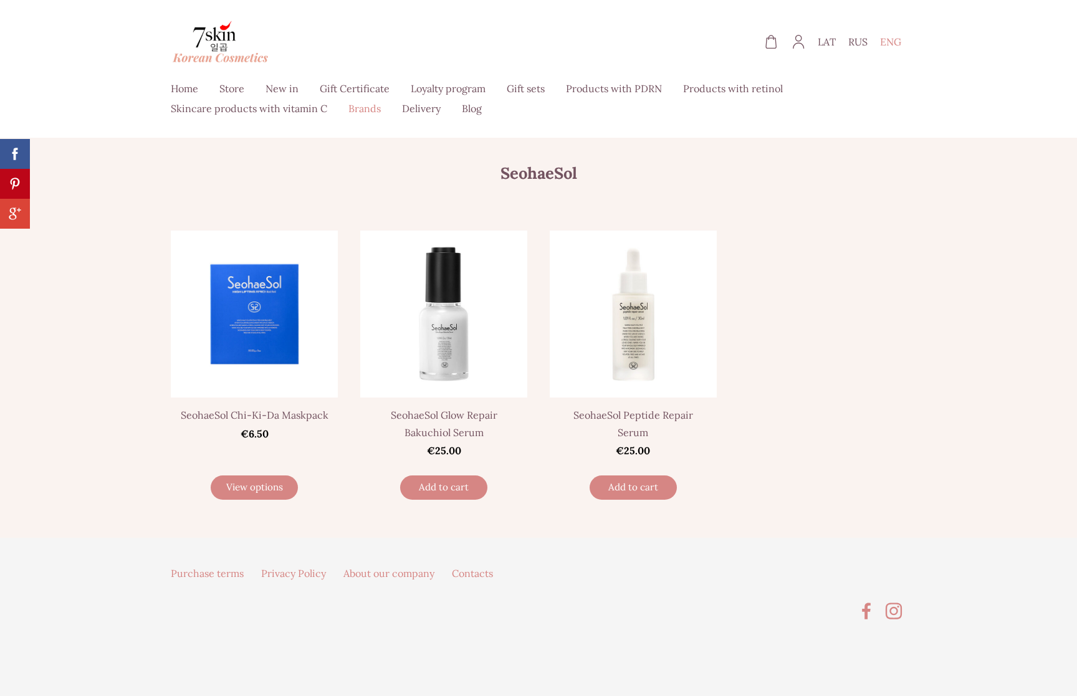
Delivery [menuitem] (421, 108)
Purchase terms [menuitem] (207, 573)
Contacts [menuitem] (472, 573)
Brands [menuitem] (364, 108)
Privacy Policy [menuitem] (293, 573)
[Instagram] (893, 611)
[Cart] (771, 42)
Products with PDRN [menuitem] (614, 88)
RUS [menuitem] (858, 42)
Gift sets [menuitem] (526, 88)
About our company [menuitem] (388, 573)
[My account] (799, 42)
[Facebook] (866, 611)
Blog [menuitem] (472, 108)
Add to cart (444, 487)
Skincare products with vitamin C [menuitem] (249, 108)
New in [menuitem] (282, 88)
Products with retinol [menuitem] (733, 88)
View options (254, 487)
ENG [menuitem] (890, 42)
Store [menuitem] (231, 88)
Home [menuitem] (184, 88)
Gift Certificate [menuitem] (355, 88)
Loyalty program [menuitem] (448, 88)
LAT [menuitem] (827, 42)
